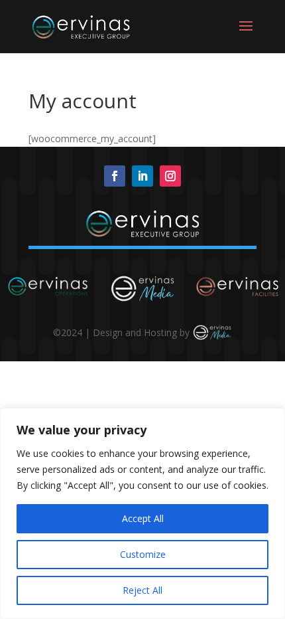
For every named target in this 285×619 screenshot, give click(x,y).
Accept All (143, 518)
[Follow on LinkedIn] (142, 176)
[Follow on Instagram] (170, 176)
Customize (143, 554)
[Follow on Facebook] (114, 176)
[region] (142, 513)
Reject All (142, 590)
